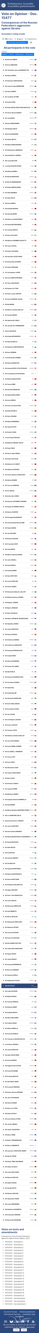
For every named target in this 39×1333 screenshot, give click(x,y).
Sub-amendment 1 (20, 1304)
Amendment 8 (18, 1261)
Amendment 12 (19, 1273)
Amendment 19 (19, 1293)
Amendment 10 (19, 1267)
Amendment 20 (19, 1295)
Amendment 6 (18, 1256)
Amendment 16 (19, 1284)
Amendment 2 (18, 1244)
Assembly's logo (29, 1314)
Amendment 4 (18, 1250)
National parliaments (27, 1312)
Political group (20, 54)
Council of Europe (10, 1312)
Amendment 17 (19, 1287)
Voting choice (29, 54)
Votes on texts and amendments (16, 42)
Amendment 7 (18, 1259)
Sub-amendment (19, 1301)
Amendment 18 (19, 1290)
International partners (12, 1314)
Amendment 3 (18, 1247)
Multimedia (19, 1317)
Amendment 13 (19, 1276)
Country (11, 54)
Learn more (30, 1327)
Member (4, 54)
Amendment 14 (19, 1278)
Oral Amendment (19, 1298)
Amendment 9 (18, 1264)
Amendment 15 (19, 1281)
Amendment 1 (18, 1242)
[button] (31, 42)
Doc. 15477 (26, 1238)
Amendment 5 (18, 1253)
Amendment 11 (19, 1270)
